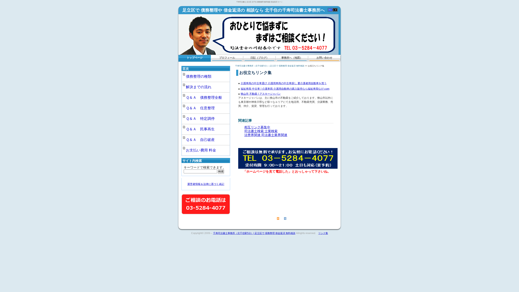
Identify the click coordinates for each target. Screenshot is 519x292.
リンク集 (323, 233)
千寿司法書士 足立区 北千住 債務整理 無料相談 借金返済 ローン (259, 2)
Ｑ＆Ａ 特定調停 (200, 119)
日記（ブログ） (259, 57)
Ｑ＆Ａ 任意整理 (200, 108)
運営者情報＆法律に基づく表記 (205, 184)
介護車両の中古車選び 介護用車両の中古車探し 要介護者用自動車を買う (284, 83)
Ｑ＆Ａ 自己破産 (200, 140)
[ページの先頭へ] (285, 218)
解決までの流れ (198, 87)
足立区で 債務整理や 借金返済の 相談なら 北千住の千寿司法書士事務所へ (253, 10)
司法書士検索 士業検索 (261, 131)
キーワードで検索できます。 (205, 167)
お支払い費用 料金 (201, 150)
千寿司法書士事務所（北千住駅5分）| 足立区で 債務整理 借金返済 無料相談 (269, 66)
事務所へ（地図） (291, 57)
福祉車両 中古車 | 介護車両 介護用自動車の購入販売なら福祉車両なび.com (285, 88)
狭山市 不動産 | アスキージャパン (261, 93)
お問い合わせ (324, 57)
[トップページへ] (278, 218)
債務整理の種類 (198, 76)
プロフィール (227, 57)
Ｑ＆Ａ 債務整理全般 (204, 98)
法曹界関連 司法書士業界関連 (265, 135)
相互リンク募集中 (257, 127)
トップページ (195, 57)
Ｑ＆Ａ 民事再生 (200, 129)
